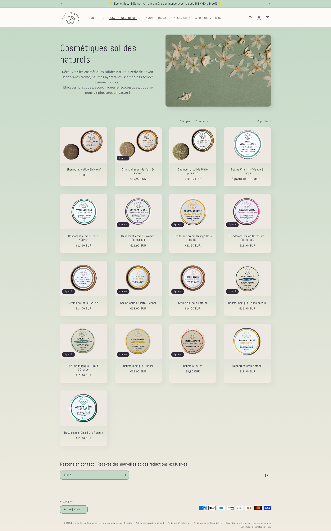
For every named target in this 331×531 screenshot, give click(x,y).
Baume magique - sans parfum (247, 303)
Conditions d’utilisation (237, 522)
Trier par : (185, 121)
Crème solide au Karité (83, 303)
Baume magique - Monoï (138, 366)
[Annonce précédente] (61, 3)
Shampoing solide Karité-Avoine (138, 171)
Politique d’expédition (179, 522)
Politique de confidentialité (208, 522)
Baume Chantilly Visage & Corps (247, 171)
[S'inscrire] (124, 475)
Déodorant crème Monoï (247, 366)
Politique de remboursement (150, 522)
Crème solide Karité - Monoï (138, 303)
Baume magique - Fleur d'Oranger (83, 367)
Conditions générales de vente (256, 526)
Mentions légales (262, 522)
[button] (97, 18)
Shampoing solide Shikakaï (84, 169)
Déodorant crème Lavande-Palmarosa (138, 238)
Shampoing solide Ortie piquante (193, 171)
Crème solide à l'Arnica (193, 303)
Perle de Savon (78, 522)
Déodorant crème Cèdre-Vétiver (83, 238)
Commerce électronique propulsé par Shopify (109, 522)
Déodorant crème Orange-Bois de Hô (193, 238)
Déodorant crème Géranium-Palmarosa (247, 238)
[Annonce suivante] (269, 3)
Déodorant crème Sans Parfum (83, 433)
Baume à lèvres (192, 366)
